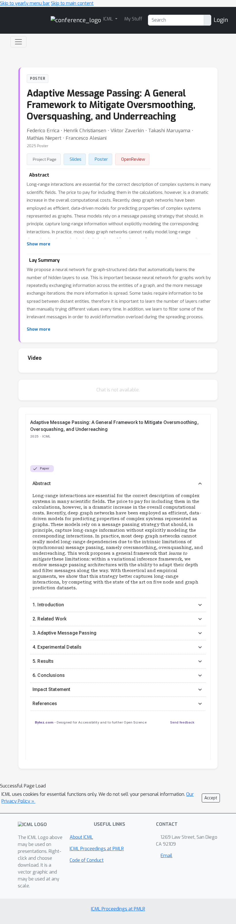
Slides (75, 159)
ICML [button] (108, 19)
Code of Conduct (87, 860)
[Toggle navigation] (18, 42)
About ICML (81, 837)
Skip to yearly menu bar (25, 3)
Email (166, 856)
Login (221, 20)
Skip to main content (72, 3)
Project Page (44, 159)
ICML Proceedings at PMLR (97, 849)
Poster (101, 159)
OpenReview (133, 159)
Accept (210, 798)
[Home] (76, 20)
